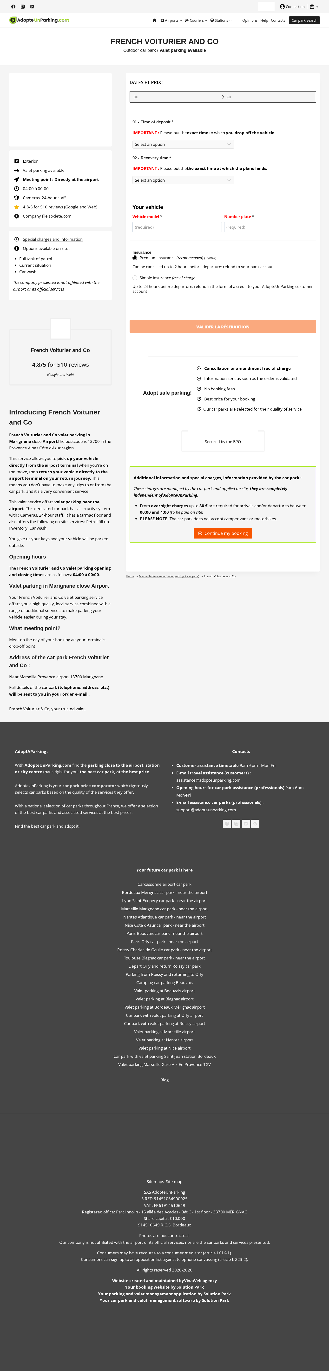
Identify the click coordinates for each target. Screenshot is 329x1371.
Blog (164, 1080)
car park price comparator (89, 785)
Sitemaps (155, 1181)
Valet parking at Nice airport (164, 1048)
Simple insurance (167, 277)
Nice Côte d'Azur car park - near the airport (164, 925)
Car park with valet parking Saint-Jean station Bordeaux (164, 1056)
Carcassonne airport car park (164, 884)
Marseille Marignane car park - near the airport (164, 909)
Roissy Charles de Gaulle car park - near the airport (164, 949)
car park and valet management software (153, 1300)
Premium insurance (178, 257)
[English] (264, 6)
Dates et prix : (147, 82)
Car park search (304, 20)
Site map (174, 1181)
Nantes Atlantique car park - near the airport (164, 917)
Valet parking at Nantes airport (164, 1040)
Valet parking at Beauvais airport (164, 990)
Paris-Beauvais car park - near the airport (164, 933)
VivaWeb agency (200, 1280)
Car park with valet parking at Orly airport (164, 1015)
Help (264, 20)
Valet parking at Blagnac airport (165, 999)
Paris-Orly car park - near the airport (164, 941)
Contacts (278, 20)
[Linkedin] (32, 6)
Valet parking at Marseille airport (164, 1031)
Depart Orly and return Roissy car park (165, 966)
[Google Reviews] (255, 824)
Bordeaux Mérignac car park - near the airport (164, 892)
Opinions (249, 20)
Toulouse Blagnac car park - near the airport (164, 958)
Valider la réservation (223, 327)
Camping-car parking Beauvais (164, 982)
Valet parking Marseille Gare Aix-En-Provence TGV (164, 1064)
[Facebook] (13, 6)
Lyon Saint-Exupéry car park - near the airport (164, 900)
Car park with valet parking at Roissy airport (164, 1023)
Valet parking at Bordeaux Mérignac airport (165, 1007)
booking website (153, 1287)
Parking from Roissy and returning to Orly (164, 974)
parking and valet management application (153, 1294)
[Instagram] (23, 6)
